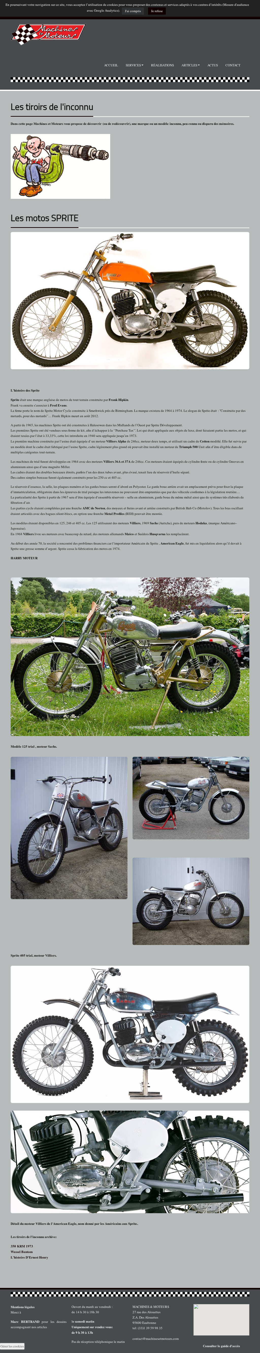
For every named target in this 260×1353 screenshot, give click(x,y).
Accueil (111, 65)
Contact (232, 65)
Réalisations (162, 65)
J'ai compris (133, 11)
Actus (212, 65)
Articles (189, 65)
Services (133, 65)
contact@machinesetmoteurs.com (156, 1338)
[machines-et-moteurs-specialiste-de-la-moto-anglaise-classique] (49, 32)
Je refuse (157, 11)
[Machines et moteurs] (130, 1294)
